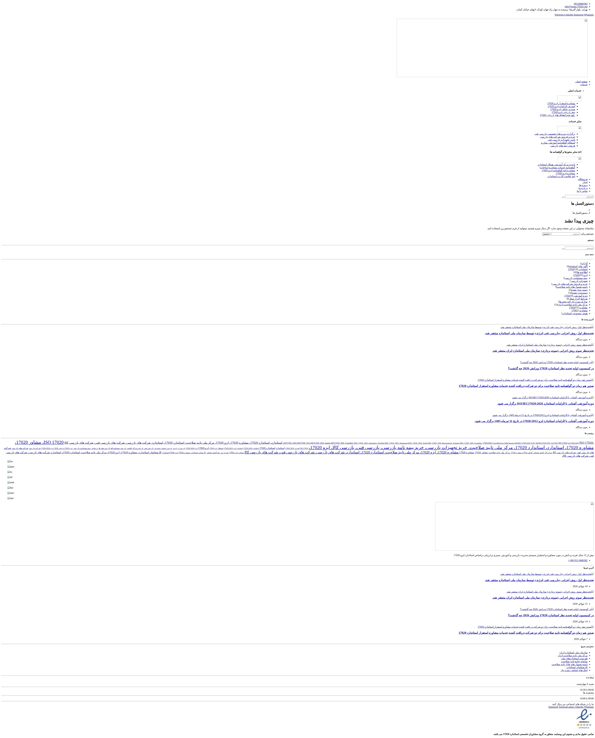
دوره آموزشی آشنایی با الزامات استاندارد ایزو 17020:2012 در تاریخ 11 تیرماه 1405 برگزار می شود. (534, 421)
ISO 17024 (304, 448)
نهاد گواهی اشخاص (213, 453)
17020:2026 (487, 443)
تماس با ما (582, 191)
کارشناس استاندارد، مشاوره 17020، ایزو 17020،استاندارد (184, 453)
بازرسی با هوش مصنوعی (163, 448)
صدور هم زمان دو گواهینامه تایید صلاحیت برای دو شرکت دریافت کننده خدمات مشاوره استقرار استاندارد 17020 (526, 386)
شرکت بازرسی (35, 448)
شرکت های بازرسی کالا (564, 452)
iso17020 (554, 443)
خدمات (584, 84)
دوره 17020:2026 (47, 448)
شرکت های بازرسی (20, 448)
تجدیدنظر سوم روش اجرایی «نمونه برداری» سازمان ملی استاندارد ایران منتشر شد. (543, 350)
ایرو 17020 (213, 448)
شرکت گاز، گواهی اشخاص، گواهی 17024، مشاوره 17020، (531, 453)
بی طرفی (94, 448)
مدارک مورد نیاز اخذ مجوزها (573, 301)
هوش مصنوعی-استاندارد (575, 313)
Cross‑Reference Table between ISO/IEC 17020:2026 (511, 443)
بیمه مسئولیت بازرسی (576, 278)
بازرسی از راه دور (179, 448)
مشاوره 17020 (466, 452)
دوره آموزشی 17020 (576, 295)
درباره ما (583, 188)
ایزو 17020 (203, 448)
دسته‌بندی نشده (580, 292)
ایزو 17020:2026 (192, 448)
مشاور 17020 (481, 452)
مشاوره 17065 (579, 310)
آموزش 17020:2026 (292, 448)
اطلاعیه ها (582, 272)
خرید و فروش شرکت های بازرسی (570, 284)
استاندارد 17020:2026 (251, 448)
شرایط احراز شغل (578, 298)
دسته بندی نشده (579, 290)
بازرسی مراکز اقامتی (135, 448)
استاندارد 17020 (267, 448)
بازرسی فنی (149, 448)
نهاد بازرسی (224, 453)
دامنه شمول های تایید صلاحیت (572, 287)
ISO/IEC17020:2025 (543, 443)
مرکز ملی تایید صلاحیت (499, 452)
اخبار (585, 182)
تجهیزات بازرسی (579, 281)
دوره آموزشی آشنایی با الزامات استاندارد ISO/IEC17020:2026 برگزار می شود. (545, 403)
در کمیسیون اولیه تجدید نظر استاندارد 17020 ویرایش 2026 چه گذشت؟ (551, 368)
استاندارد (280, 448)
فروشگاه (583, 179)
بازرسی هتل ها (104, 448)
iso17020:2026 (573, 443)
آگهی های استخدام (578, 266)
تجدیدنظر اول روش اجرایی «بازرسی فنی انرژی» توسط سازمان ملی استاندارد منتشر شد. (539, 333)
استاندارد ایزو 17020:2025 (233, 448)
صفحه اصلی (581, 81)
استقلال (220, 448)
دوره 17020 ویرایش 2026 (63, 448)
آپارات (584, 263)
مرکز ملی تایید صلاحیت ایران (573, 304)
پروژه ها (583, 185)
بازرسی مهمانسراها (118, 448)
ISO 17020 (562, 443)
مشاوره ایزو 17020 (236, 453)
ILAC (533, 443)
